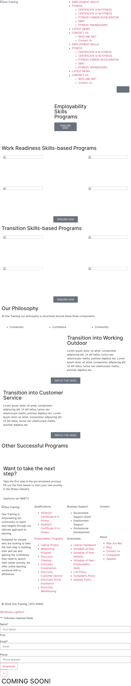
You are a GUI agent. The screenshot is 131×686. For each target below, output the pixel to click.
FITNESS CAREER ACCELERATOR (98, 17)
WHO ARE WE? (87, 36)
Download (9, 666)
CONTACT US (80, 32)
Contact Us (85, 40)
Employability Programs (48, 538)
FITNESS (77, 5)
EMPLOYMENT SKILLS (85, 2)
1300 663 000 (108, 512)
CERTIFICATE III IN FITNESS (95, 9)
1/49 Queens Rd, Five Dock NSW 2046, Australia (112, 524)
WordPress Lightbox (12, 612)
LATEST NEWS (81, 28)
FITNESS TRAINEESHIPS (93, 25)
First (2, 635)
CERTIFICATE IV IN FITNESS (95, 13)
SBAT (81, 21)
